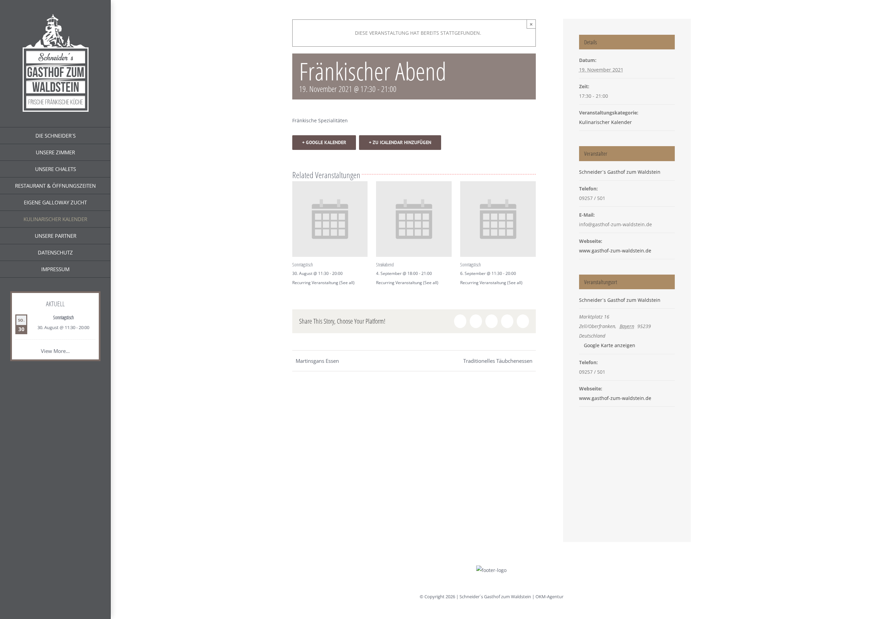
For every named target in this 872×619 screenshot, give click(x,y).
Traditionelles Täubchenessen (497, 360)
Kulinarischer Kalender (605, 122)
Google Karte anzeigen (609, 345)
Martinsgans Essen (317, 360)
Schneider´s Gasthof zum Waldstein (619, 172)
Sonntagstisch (63, 317)
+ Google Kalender (324, 142)
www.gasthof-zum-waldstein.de (615, 250)
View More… (55, 350)
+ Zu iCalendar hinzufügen (400, 142)
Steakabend (385, 264)
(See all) (347, 282)
